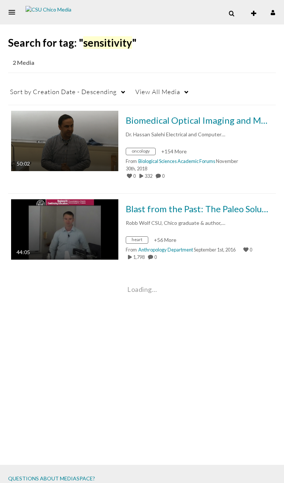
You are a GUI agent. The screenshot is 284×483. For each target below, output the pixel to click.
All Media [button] (157, 92)
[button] (14, 12)
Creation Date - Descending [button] (63, 92)
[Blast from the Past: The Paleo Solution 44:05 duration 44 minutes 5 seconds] (64, 229)
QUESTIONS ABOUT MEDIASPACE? (51, 478)
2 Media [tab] (23, 62)
